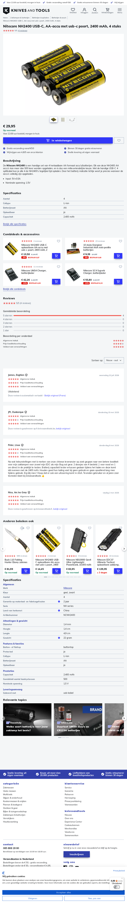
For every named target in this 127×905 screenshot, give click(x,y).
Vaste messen (9, 791)
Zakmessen (8, 787)
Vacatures (69, 832)
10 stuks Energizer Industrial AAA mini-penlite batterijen (97, 247)
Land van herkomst (12, 610)
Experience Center (73, 821)
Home (5, 18)
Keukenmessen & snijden (14, 801)
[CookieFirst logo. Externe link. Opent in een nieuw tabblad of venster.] (3, 873)
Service (68, 787)
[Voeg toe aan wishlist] (119, 140)
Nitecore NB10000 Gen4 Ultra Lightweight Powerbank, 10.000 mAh (78, 562)
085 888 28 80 (11, 848)
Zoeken (95, 12)
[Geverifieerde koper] (26, 375)
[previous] (8, 548)
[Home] (26, 9)
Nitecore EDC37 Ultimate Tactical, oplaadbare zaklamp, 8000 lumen (108, 562)
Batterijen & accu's (59, 18)
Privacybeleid (119, 870)
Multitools (7, 794)
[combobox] (114, 360)
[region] (63, 79)
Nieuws (68, 815)
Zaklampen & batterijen (19, 18)
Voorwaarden (71, 804)
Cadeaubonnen (72, 825)
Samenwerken (71, 835)
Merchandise (71, 828)
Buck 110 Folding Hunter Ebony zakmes (16, 561)
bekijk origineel (63, 428)
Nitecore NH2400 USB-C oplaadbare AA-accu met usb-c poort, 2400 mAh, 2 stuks (34, 247)
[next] (119, 548)
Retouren (69, 794)
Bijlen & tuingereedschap (15, 811)
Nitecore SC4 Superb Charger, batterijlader (94, 271)
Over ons (69, 818)
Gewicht (7, 638)
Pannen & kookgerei (12, 804)
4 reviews (22, 30)
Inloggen (84, 12)
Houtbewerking (10, 821)
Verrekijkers (8, 818)
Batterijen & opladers (40, 18)
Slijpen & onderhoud (12, 798)
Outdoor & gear (10, 808)
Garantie (69, 791)
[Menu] (122, 879)
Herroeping (70, 798)
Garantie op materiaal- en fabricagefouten (24, 601)
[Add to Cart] (56, 256)
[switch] (117, 887)
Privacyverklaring (73, 801)
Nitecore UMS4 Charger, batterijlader (33, 271)
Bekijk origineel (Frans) (55, 395)
